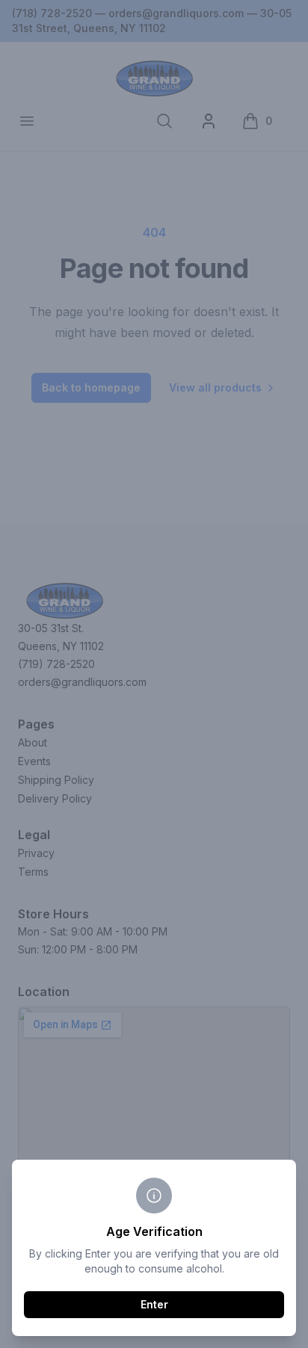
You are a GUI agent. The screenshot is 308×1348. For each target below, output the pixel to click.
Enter (154, 1304)
